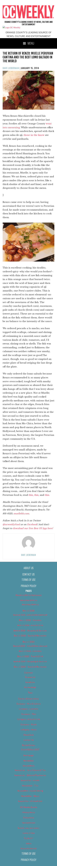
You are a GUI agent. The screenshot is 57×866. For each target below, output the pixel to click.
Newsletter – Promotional (30, 801)
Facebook (32, 524)
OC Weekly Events (28, 807)
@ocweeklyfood (11, 524)
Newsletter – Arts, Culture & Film (30, 770)
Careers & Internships (28, 698)
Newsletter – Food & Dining (30, 791)
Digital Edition (28, 745)
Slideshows (28, 817)
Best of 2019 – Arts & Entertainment (30, 646)
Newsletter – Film (30, 785)
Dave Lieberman (11, 68)
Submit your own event (28, 828)
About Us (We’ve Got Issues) (28, 595)
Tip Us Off (28, 838)
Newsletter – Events (30, 780)
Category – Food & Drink (28, 719)
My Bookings (30, 687)
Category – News (28, 729)
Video (28, 843)
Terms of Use (29, 580)
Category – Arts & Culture (28, 704)
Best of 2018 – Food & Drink (30, 625)
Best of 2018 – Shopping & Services (30, 630)
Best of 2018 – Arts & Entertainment (30, 615)
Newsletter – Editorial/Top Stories (30, 775)
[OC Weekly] (11, 27)
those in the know (34, 135)
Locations (30, 682)
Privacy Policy (28, 586)
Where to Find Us (28, 848)
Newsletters (28, 766)
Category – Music (28, 724)
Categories (30, 677)
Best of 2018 (28, 610)
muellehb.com (21, 513)
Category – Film (28, 714)
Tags (30, 692)
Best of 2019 (28, 642)
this (31, 495)
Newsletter (28, 760)
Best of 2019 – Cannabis (30, 651)
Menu (31, 43)
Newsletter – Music (30, 796)
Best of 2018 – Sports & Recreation (30, 635)
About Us (29, 568)
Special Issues (28, 823)
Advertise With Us (28, 600)
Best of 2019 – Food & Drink (30, 656)
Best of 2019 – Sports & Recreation (30, 667)
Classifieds (28, 735)
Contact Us (28, 574)
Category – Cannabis (28, 709)
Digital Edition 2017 (30, 749)
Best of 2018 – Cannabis (30, 620)
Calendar (28, 673)
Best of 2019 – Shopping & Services (30, 661)
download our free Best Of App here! (33, 528)
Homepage (28, 755)
